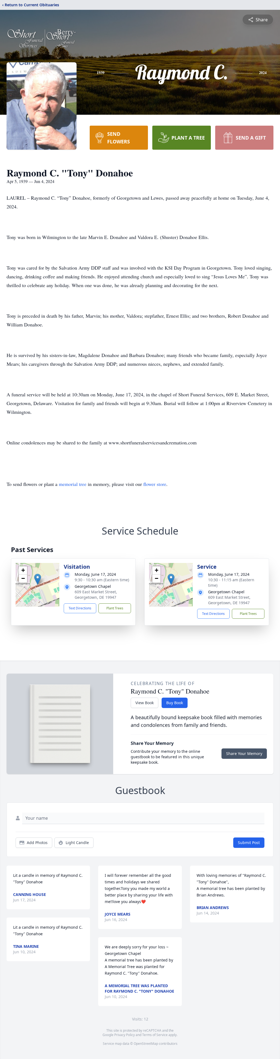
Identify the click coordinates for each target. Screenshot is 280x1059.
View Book (144, 702)
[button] (37, 579)
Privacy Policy (124, 1035)
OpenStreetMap (146, 1043)
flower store (154, 484)
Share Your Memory (244, 753)
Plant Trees (114, 608)
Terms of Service (155, 1035)
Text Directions (80, 608)
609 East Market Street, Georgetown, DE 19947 (96, 594)
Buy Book (174, 702)
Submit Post (249, 842)
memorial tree (72, 484)
